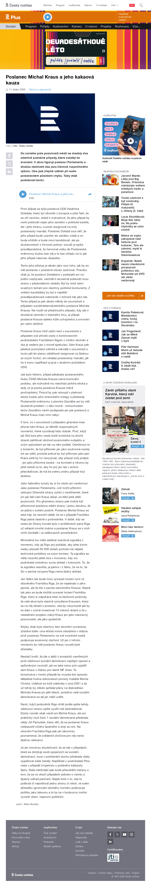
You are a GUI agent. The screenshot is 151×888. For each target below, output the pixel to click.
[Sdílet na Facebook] (9, 155)
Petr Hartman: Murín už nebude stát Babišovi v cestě (131, 351)
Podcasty (49, 842)
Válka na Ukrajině (21, 833)
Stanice (88, 5)
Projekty (106, 26)
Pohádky (109, 134)
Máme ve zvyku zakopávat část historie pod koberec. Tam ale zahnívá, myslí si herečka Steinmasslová (132, 245)
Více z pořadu (112, 308)
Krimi (108, 129)
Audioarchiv (125, 17)
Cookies (92, 873)
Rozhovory (122, 26)
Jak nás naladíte (84, 833)
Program (60, 5)
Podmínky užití (122, 873)
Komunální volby (21, 837)
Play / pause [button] (23, 194)
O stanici (91, 26)
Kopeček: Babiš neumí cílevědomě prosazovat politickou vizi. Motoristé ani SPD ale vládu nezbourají (133, 270)
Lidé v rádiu (82, 842)
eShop (15, 846)
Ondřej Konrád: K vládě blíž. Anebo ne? (131, 365)
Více (137, 26)
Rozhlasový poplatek (87, 855)
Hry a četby (110, 124)
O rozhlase (101, 5)
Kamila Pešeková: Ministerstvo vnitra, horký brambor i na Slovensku (132, 319)
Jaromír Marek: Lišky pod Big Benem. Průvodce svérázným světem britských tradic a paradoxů (133, 183)
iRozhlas (48, 5)
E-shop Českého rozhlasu (120, 382)
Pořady (44, 26)
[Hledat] (141, 5)
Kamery (122, 20)
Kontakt (80, 850)
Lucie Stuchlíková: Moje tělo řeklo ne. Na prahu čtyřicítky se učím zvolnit (133, 223)
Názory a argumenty (40, 89)
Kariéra (79, 846)
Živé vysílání (111, 145)
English (135, 873)
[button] (89, 194)
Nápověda (81, 837)
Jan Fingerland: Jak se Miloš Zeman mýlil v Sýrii (131, 336)
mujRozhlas (74, 5)
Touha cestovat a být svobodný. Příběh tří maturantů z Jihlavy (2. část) (132, 204)
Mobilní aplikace (52, 846)
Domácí (11, 26)
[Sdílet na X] (9, 163)
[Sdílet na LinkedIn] (9, 171)
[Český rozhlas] (19, 5)
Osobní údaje (105, 873)
